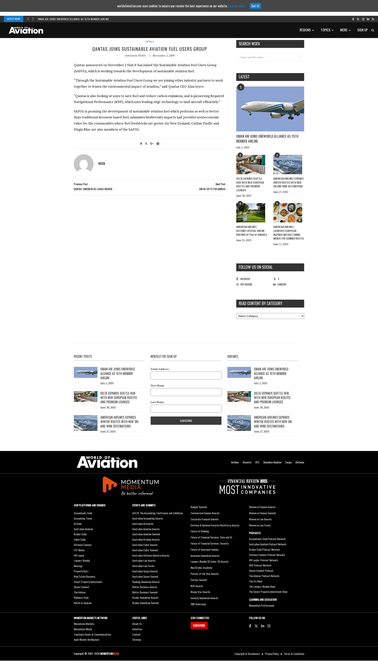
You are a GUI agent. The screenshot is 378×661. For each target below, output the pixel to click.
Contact (136, 634)
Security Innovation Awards (204, 598)
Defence (300, 462)
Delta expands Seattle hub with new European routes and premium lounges (250, 184)
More (343, 29)
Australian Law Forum (143, 566)
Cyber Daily (79, 539)
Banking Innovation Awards (146, 582)
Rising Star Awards (200, 592)
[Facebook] (250, 625)
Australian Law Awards (144, 560)
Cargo (288, 462)
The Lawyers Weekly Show (262, 586)
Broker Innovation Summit (145, 603)
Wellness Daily (81, 597)
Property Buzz (81, 571)
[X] (256, 625)
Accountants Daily (83, 513)
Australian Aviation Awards (146, 529)
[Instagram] (269, 625)
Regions (305, 29)
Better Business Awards (144, 587)
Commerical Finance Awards (205, 513)
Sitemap (136, 639)
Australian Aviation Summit (146, 534)
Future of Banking (200, 531)
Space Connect (81, 587)
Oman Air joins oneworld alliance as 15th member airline (73, 19)
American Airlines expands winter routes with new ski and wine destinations (288, 182)
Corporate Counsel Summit (205, 519)
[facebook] (353, 19)
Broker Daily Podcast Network (264, 549)
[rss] (373, 19)
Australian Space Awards (145, 571)
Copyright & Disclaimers (247, 654)
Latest (244, 77)
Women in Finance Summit (262, 513)
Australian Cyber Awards (145, 545)
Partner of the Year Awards (205, 574)
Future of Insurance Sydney (204, 549)
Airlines (149, 41)
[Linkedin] (262, 625)
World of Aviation (83, 603)
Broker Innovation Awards (145, 597)
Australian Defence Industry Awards (150, 555)
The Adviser (80, 592)
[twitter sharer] (146, 143)
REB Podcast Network (260, 565)
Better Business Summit (145, 592)
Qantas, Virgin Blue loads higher (93, 189)
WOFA (142, 55)
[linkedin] (368, 19)
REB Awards (197, 586)
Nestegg (78, 566)
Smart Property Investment (88, 582)
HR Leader (79, 555)
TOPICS (325, 29)
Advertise (137, 629)
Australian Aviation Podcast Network (267, 544)
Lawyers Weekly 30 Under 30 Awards (209, 561)
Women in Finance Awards (262, 507)
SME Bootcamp (198, 604)
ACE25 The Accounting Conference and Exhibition (157, 513)
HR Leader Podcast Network (263, 560)
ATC (257, 462)
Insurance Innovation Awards (205, 555)
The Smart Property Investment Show (268, 591)
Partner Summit (199, 580)
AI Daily (77, 524)
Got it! (255, 6)
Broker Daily (80, 534)
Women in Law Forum (260, 525)
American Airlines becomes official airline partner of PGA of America (251, 230)
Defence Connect (83, 545)
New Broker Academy (201, 567)
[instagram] (363, 19)
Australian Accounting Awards (147, 518)
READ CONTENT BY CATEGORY (260, 303)
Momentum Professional (261, 605)
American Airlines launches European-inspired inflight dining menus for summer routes (288, 232)
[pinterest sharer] (158, 143)
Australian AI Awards (143, 524)
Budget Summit (199, 507)
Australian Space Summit (145, 576)
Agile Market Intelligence (86, 639)
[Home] (107, 462)
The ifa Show (255, 581)
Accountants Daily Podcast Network (267, 539)
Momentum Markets (84, 624)
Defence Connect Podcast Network (267, 555)
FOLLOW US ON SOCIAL (256, 267)
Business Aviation (272, 462)
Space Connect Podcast (261, 570)
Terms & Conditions (294, 654)
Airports (247, 462)
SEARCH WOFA (249, 43)
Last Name (157, 402)
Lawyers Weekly (82, 560)
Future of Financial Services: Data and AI (211, 537)
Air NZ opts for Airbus (212, 189)
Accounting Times (83, 518)
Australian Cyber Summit (145, 550)
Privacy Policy (272, 654)
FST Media (79, 550)
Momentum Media (83, 629)
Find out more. (237, 6)
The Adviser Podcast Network (264, 576)
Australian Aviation (83, 529)
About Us (137, 624)
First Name (157, 385)
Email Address (160, 369)
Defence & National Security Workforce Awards (215, 525)
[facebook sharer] (141, 143)
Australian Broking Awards (146, 539)
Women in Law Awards (260, 519)
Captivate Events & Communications (92, 634)
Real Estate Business (84, 576)
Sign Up (362, 29)
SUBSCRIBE (199, 625)
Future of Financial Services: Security (210, 543)
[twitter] (358, 19)
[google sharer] (152, 143)
